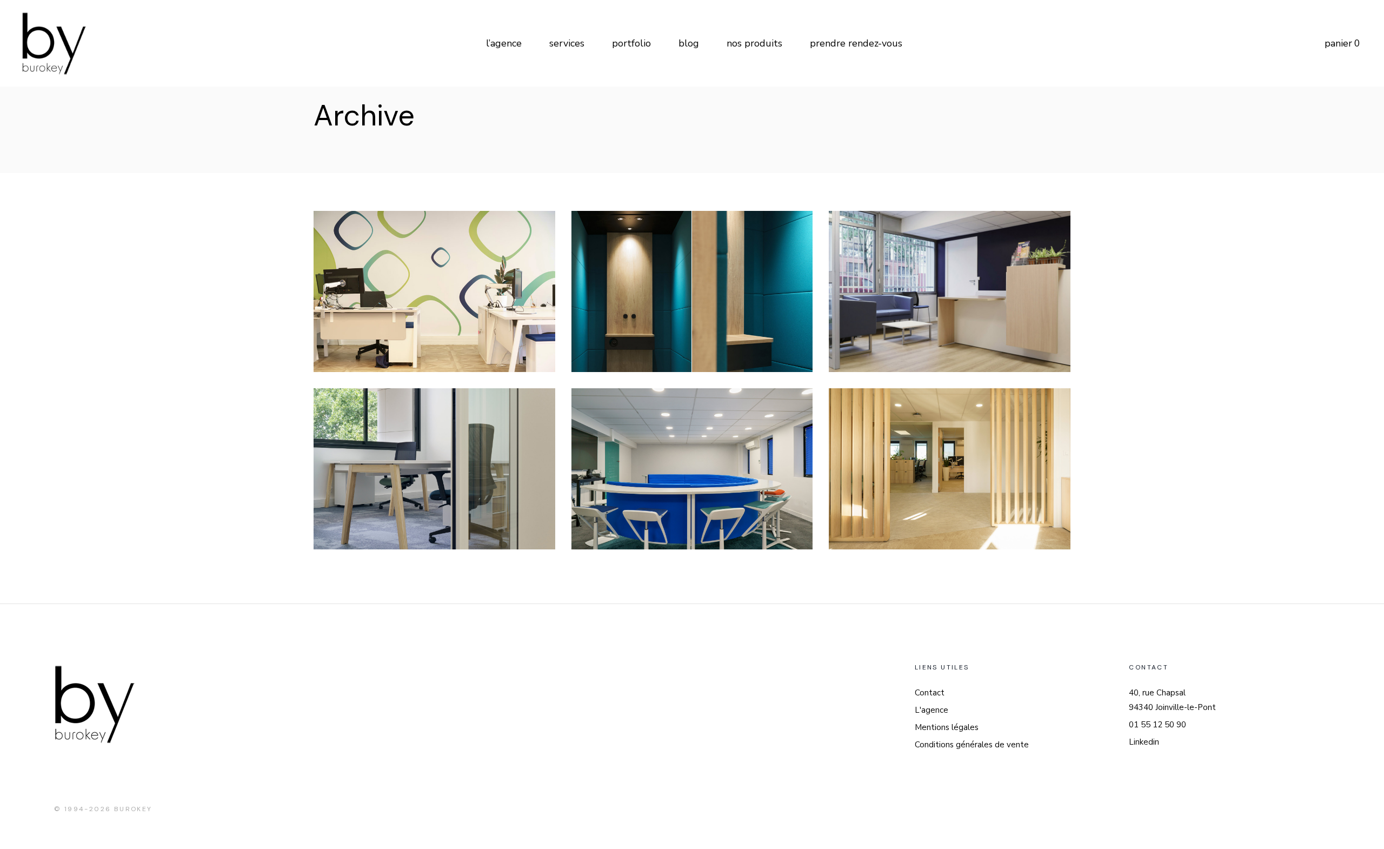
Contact (929, 692)
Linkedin (1144, 742)
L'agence (931, 710)
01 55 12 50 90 (1157, 724)
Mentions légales (947, 727)
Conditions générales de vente (972, 744)
